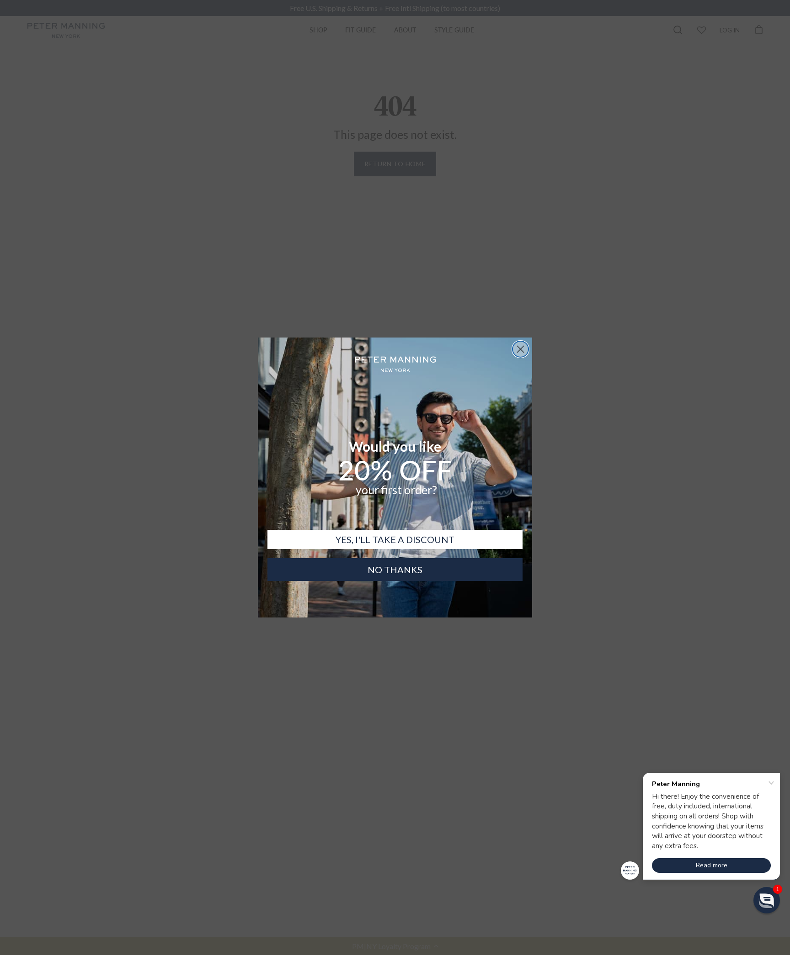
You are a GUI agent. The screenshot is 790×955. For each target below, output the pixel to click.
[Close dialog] (520, 349)
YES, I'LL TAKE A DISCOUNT (395, 539)
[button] (766, 900)
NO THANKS (395, 569)
